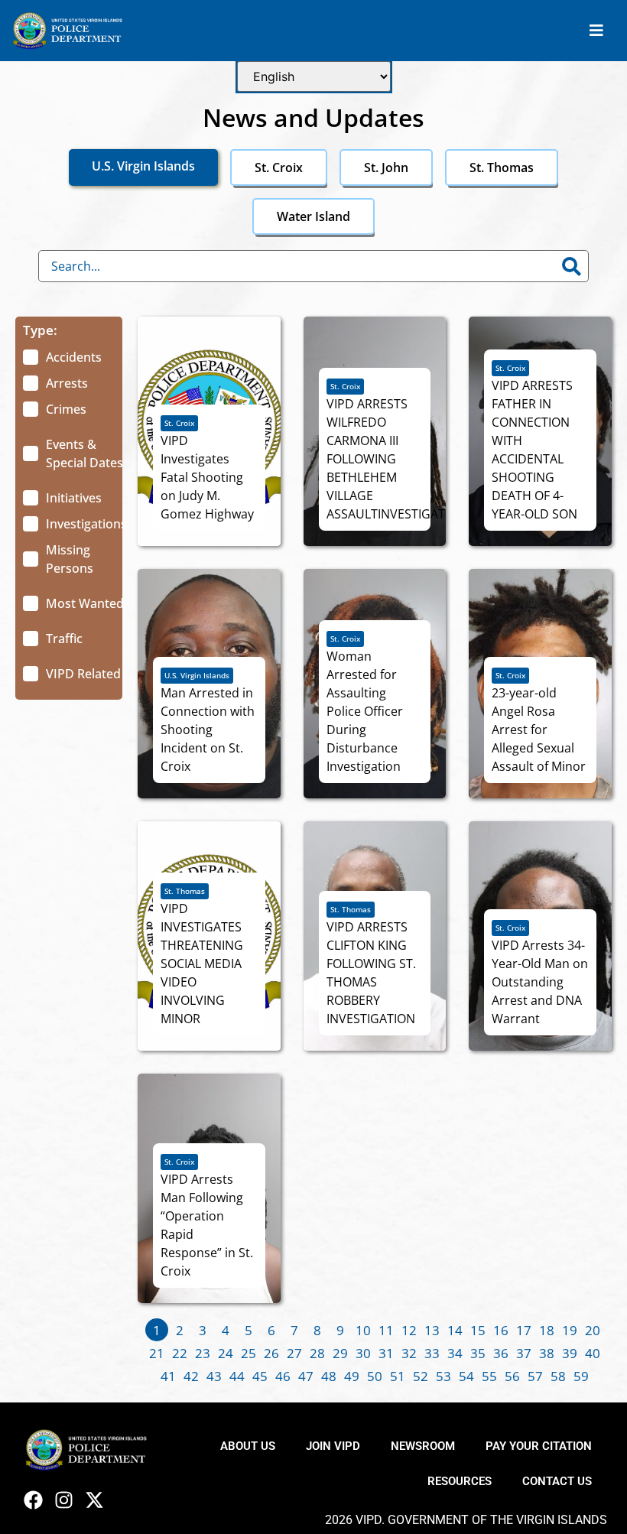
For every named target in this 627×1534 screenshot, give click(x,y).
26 (271, 1353)
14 (455, 1330)
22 (179, 1353)
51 (397, 1376)
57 (535, 1376)
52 (420, 1376)
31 (386, 1353)
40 (592, 1353)
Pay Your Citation (539, 1446)
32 (409, 1353)
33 (432, 1353)
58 (558, 1376)
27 (294, 1353)
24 (225, 1353)
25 (248, 1353)
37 (523, 1353)
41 (168, 1376)
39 (569, 1353)
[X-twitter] (94, 1500)
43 (214, 1376)
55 (489, 1376)
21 (156, 1353)
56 (512, 1376)
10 (363, 1330)
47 (306, 1376)
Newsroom (423, 1446)
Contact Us (557, 1481)
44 (237, 1376)
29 (340, 1353)
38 (546, 1353)
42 (191, 1376)
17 (523, 1330)
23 (202, 1353)
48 (328, 1376)
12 (409, 1330)
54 (466, 1376)
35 (478, 1353)
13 (432, 1330)
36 (500, 1353)
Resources (459, 1481)
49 (351, 1376)
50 (374, 1376)
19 (569, 1330)
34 (455, 1353)
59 (581, 1376)
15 (478, 1330)
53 (443, 1376)
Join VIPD (333, 1446)
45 (260, 1376)
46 (283, 1376)
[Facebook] (33, 1500)
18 (546, 1330)
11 (386, 1330)
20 (592, 1330)
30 (363, 1353)
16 (500, 1330)
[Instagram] (63, 1500)
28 (317, 1353)
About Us (247, 1446)
